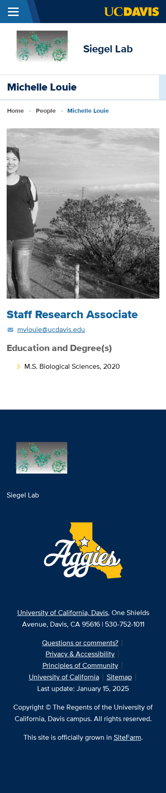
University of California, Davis (62, 613)
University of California (64, 677)
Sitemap (119, 677)
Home (15, 110)
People (46, 110)
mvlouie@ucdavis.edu (51, 329)
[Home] (41, 48)
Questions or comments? (80, 643)
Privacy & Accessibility (80, 654)
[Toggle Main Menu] (13, 11)
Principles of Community (80, 665)
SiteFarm (127, 737)
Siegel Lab (108, 48)
